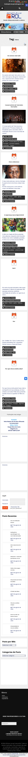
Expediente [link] (5, 703)
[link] (26, 5)
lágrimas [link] (21, 403)
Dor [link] (14, 321)
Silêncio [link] (20, 303)
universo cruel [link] (19, 250)
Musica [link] (10, 136)
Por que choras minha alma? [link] (14, 369)
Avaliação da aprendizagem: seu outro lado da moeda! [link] (16, 539)
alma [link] (6, 352)
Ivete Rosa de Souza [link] (10, 401)
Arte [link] (6, 136)
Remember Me (15, 512)
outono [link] (11, 89)
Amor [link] (6, 303)
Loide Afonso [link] (8, 194)
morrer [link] (5, 199)
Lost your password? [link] (16, 513)
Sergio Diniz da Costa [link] (11, 139)
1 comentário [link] (8, 148)
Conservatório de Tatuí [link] (15, 141)
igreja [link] (19, 196)
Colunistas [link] (5, 702)
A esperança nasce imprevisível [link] (14, 215)
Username (5, 505)
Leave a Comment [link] (10, 91)
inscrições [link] (5, 143)
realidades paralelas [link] (8, 250)
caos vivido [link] (8, 248)
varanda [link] (5, 252)
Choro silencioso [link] (14, 162)
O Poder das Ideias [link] (15, 596)
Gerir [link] (14, 268)
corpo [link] (11, 196)
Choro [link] (6, 89)
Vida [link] (4, 305)
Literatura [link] (7, 83)
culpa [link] (15, 196)
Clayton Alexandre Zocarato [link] (12, 300)
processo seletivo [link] (14, 143)
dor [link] (14, 352)
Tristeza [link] (8, 406)
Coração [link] (15, 403)
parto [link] (15, 303)
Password (5, 509)
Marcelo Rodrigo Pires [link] (11, 245)
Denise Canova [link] (9, 86)
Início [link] (3, 700)
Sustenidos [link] (6, 145)
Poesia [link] (13, 83)
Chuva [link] (18, 248)
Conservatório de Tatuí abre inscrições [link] (14, 106)
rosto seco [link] (11, 199)
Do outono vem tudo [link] (14, 56)
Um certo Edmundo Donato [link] (14, 4)
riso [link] (16, 89)
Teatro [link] (12, 145)
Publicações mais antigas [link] (14, 414)
